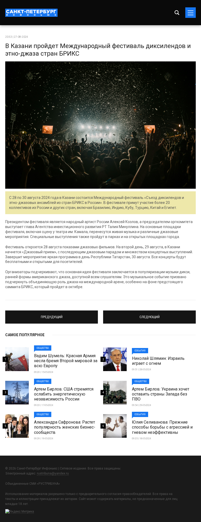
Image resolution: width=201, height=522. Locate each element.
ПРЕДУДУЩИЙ (51, 314)
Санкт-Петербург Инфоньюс (31, 13)
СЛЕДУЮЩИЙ (149, 314)
